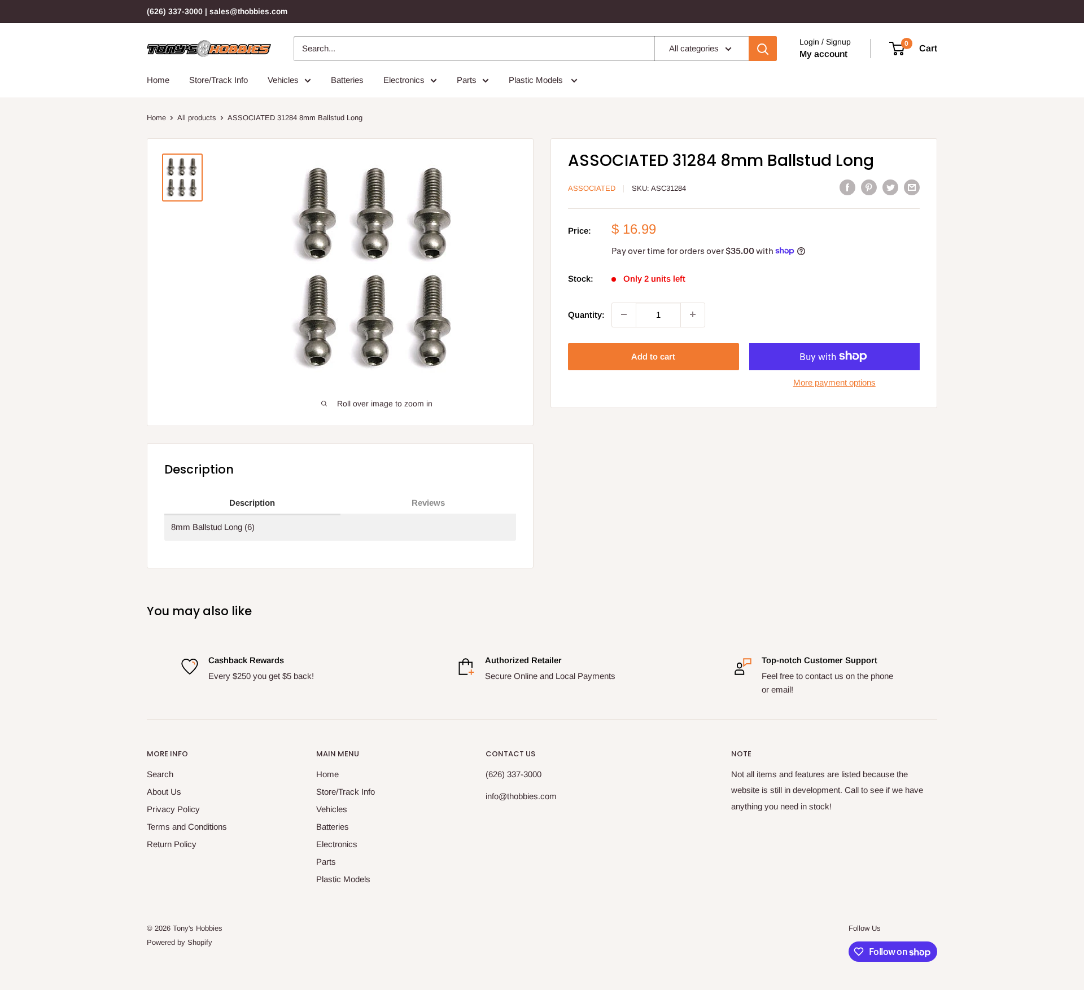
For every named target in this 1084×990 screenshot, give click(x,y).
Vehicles (283, 80)
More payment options (834, 382)
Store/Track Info (218, 80)
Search (160, 774)
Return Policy (171, 844)
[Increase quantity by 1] (693, 314)
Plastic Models (537, 80)
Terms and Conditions (187, 826)
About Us (164, 791)
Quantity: (586, 314)
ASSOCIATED (591, 188)
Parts (467, 80)
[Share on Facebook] (847, 187)
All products (196, 117)
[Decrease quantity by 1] (624, 314)
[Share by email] (912, 187)
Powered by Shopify (179, 942)
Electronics (404, 80)
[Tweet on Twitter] (890, 187)
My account (823, 54)
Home (158, 80)
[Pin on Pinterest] (869, 187)
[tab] (252, 503)
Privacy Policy (173, 809)
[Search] (763, 48)
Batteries (347, 80)
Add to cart (653, 356)
